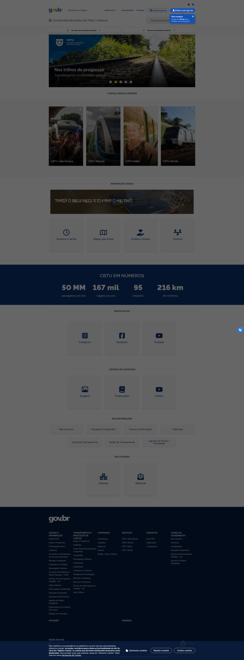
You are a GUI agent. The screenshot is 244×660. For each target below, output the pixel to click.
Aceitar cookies (184, 650)
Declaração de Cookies (71, 655)
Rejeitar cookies (161, 650)
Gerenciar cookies (138, 650)
